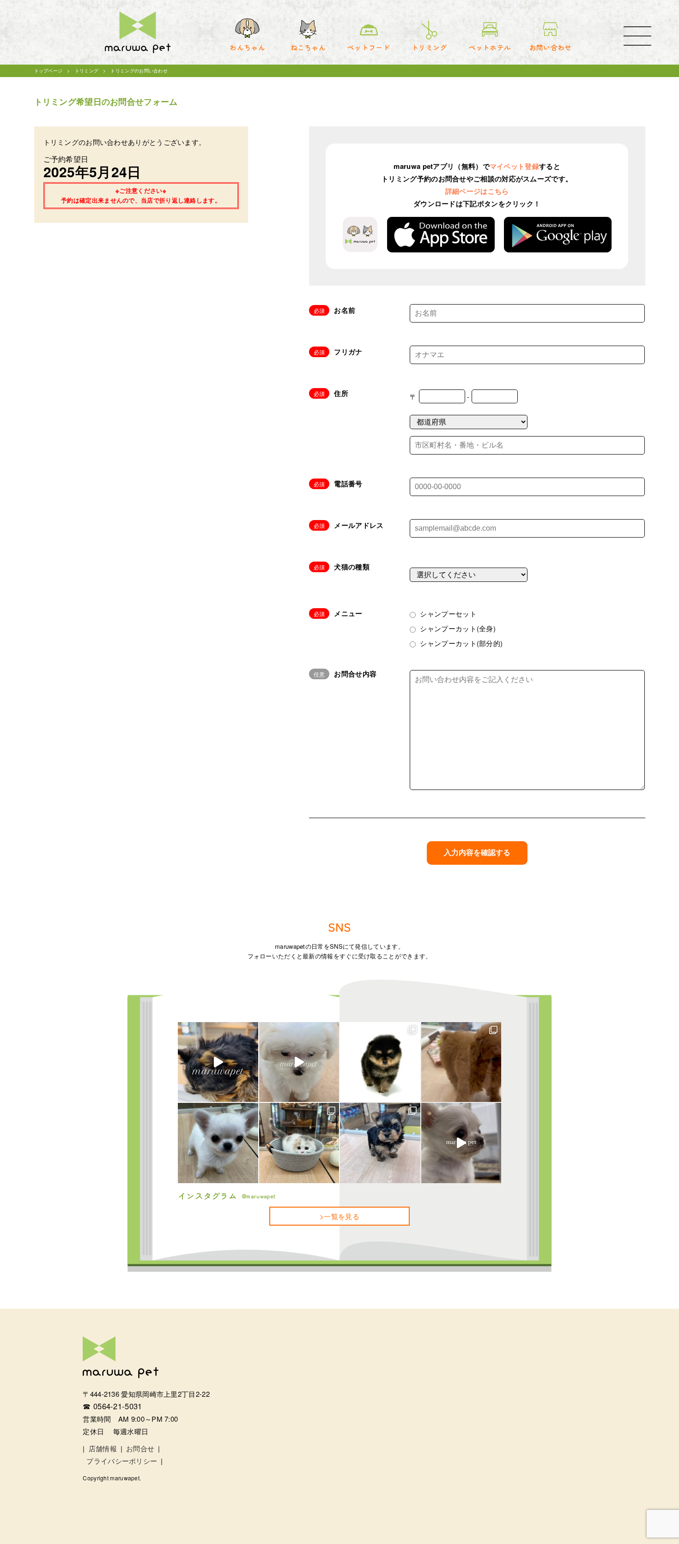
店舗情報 (103, 1448)
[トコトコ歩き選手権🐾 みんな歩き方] (380, 1143)
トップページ (48, 70)
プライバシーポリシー (121, 1461)
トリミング (87, 70)
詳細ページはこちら (477, 191)
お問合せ (140, 1448)
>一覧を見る (339, 1216)
